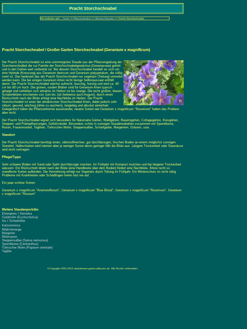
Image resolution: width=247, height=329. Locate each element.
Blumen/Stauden (105, 18)
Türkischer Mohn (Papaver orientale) (27, 247)
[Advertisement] (92, 32)
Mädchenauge (11, 229)
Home (66, 18)
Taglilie (7, 251)
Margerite (8, 233)
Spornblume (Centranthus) (20, 244)
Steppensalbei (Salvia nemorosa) (25, 240)
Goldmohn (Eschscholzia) (20, 217)
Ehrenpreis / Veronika (17, 213)
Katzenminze (11, 225)
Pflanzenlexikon (82, 18)
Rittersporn (9, 236)
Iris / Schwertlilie (13, 221)
